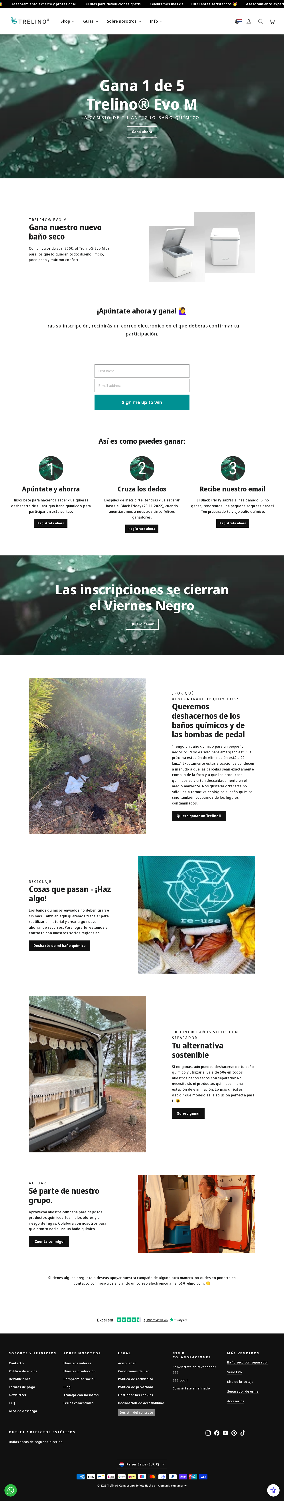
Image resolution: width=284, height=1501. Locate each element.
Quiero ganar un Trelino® (199, 815)
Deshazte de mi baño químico (60, 945)
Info (154, 21)
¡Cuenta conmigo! (49, 1241)
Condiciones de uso (133, 1371)
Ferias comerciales (78, 1403)
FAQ (12, 1403)
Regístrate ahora (50, 523)
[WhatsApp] (10, 1490)
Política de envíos (23, 1371)
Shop (66, 21)
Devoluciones (19, 1379)
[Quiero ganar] (87, 1074)
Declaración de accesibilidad (141, 1403)
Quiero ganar (142, 624)
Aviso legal (127, 1363)
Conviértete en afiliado (191, 1388)
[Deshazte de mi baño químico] (196, 915)
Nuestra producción (79, 1371)
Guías (89, 21)
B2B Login (181, 1380)
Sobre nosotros (122, 21)
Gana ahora (142, 131)
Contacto (16, 1363)
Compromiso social (79, 1379)
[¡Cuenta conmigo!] (196, 1214)
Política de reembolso (135, 1379)
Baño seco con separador (247, 1362)
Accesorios (235, 1401)
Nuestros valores (77, 1363)
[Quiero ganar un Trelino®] (87, 756)
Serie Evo (234, 1372)
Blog (67, 1387)
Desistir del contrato (136, 1412)
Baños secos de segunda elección (36, 1441)
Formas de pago (22, 1387)
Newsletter (17, 1395)
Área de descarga (23, 1411)
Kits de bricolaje (240, 1381)
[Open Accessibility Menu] (273, 1490)
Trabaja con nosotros (81, 1395)
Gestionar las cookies (135, 1395)
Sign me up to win (142, 402)
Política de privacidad (135, 1387)
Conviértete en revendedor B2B (194, 1369)
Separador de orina (243, 1391)
